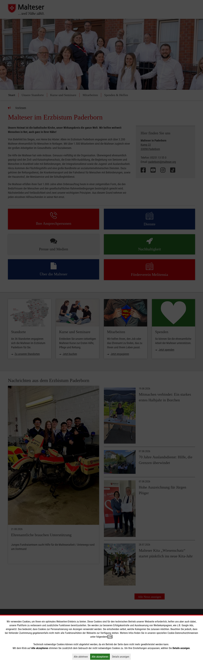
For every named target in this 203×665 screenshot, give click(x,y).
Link (110, 636)
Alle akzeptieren (101, 656)
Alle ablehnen (81, 656)
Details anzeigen (121, 656)
